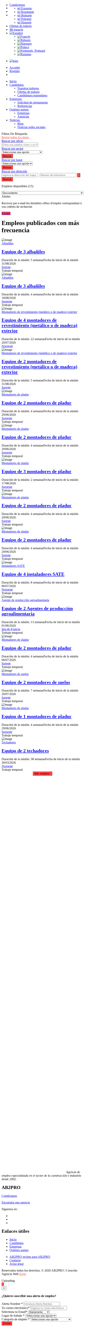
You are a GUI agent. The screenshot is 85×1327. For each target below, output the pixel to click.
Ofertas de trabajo (20, 26)
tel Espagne (24, 8)
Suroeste (7, 301)
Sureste (6, 267)
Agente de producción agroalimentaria (25, 600)
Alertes (6, 213)
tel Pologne (24, 19)
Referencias (24, 106)
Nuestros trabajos (28, 88)
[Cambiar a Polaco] (23, 47)
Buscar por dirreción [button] (14, 171)
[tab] (42, 141)
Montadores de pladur (15, 394)
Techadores (9, 742)
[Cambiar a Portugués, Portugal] (31, 50)
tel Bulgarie (24, 15)
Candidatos (16, 84)
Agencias (23, 116)
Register (14, 71)
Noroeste (7, 346)
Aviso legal (16, 1263)
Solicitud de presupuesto (32, 102)
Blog (20, 123)
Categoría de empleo (16, 1319)
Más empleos (42, 773)
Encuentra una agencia (16, 1202)
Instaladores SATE (13, 565)
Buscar (7, 179)
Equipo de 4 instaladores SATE (33, 574)
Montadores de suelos (15, 674)
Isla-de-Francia (11, 629)
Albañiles (7, 243)
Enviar (6, 1323)
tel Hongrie (24, 22)
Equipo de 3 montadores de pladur (37, 471)
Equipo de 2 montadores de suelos (36, 682)
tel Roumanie (25, 12)
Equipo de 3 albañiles (23, 251)
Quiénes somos (19, 109)
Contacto (15, 1260)
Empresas (15, 99)
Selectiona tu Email (14, 1311)
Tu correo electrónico (16, 1308)
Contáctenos (17, 4)
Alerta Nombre (12, 1303)
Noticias (15, 120)
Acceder (14, 67)
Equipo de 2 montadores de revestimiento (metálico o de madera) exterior (39, 367)
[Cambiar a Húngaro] (24, 43)
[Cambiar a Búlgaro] (24, 40)
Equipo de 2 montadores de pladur (37, 402)
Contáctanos (9, 1195)
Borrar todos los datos (15, 137)
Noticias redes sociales (31, 127)
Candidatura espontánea (32, 95)
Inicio (13, 1239)
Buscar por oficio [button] (12, 141)
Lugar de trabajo (13, 1315)
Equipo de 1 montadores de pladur (37, 716)
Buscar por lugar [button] (12, 160)
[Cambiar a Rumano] (24, 54)
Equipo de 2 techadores (25, 750)
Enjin (22, 1274)
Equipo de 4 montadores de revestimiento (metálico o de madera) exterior (39, 325)
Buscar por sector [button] (12, 148)
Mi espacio (16, 29)
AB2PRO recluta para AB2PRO (29, 1256)
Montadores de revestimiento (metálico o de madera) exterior (39, 312)
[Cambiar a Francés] (23, 36)
